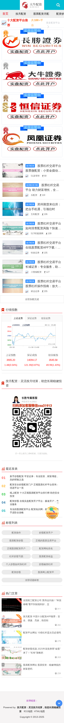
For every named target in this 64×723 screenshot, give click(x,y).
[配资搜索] (58, 5)
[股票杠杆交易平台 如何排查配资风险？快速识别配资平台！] (12, 227)
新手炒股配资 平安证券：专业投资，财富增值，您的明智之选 (34, 478)
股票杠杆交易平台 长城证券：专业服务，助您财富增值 (43, 266)
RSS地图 (28, 711)
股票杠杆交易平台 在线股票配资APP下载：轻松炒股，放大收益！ (43, 247)
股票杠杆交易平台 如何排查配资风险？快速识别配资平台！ (43, 228)
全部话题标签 (32, 580)
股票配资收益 (46, 556)
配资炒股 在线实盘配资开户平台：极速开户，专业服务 (34, 502)
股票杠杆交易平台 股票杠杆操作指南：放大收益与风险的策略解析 (43, 286)
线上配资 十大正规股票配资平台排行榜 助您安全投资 (34, 494)
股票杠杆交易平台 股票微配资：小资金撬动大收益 (43, 170)
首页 (5, 13)
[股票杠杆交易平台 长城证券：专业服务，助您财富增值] (12, 266)
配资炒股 (16, 572)
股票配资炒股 (16, 540)
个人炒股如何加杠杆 (16, 564)
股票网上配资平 (46, 572)
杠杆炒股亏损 (16, 556)
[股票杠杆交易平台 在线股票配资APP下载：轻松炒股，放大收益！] (12, 247)
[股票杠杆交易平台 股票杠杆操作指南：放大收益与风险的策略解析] (12, 285)
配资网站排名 (46, 548)
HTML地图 (39, 711)
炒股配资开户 (46, 532)
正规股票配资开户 (16, 548)
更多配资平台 (53, 22)
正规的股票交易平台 (46, 540)
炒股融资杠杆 (46, 564)
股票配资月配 (41, 13)
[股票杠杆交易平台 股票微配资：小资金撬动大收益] (12, 170)
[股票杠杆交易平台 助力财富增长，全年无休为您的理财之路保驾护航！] (12, 189)
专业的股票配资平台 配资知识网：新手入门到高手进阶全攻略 (34, 511)
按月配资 (21, 13)
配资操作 (16, 532)
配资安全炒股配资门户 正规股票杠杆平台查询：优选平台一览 (34, 486)
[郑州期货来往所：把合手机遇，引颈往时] (12, 208)
